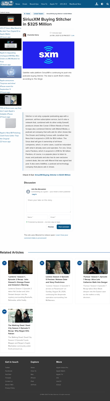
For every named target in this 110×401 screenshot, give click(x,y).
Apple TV (53, 4)
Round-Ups (34, 4)
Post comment (64, 227)
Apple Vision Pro (62, 367)
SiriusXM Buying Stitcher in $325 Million (52, 174)
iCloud (58, 384)
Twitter (7, 367)
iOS (57, 378)
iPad (32, 381)
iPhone (33, 378)
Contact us (9, 381)
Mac (32, 374)
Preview (51, 227)
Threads (8, 378)
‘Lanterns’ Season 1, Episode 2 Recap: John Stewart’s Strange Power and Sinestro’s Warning (19, 280)
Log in (34, 194)
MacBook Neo (75, 4)
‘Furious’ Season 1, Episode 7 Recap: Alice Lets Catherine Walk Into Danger (95, 279)
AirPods (33, 384)
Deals (25, 4)
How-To (44, 4)
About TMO (9, 384)
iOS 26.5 (63, 4)
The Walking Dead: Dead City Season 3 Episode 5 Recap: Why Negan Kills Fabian (19, 329)
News (17, 4)
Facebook (8, 371)
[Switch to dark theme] (102, 4)
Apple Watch (60, 371)
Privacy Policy (10, 388)
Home (28, 14)
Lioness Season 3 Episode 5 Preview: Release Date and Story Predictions (57, 279)
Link (72, 35)
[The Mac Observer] (7, 4)
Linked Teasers (38, 14)
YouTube (8, 374)
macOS (58, 381)
